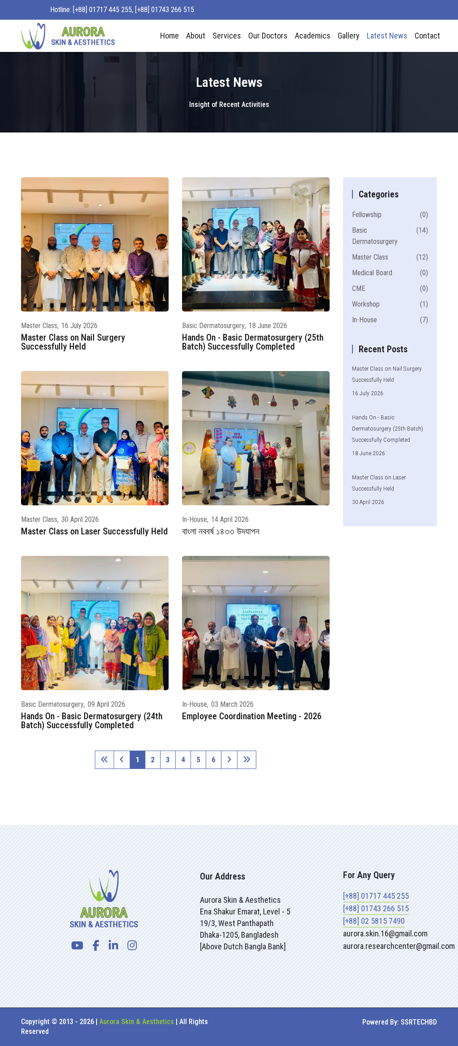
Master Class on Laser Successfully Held (94, 531)
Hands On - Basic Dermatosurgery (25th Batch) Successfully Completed (252, 342)
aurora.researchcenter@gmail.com (399, 946)
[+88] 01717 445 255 (376, 896)
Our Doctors (268, 35)
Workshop (390, 304)
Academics (313, 35)
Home (169, 35)
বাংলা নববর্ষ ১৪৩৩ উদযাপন (220, 531)
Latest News (387, 35)
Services (226, 35)
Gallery (349, 35)
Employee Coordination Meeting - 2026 (252, 716)
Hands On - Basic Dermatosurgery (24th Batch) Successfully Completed (91, 720)
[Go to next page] (229, 760)
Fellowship (390, 214)
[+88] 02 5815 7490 (374, 921)
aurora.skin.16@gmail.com (385, 933)
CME (390, 288)
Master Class (39, 325)
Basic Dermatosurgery (213, 325)
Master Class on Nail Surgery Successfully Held (73, 342)
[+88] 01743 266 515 (376, 908)
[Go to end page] (246, 760)
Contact (427, 35)
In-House (194, 519)
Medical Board (390, 273)
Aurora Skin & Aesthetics (136, 1021)
